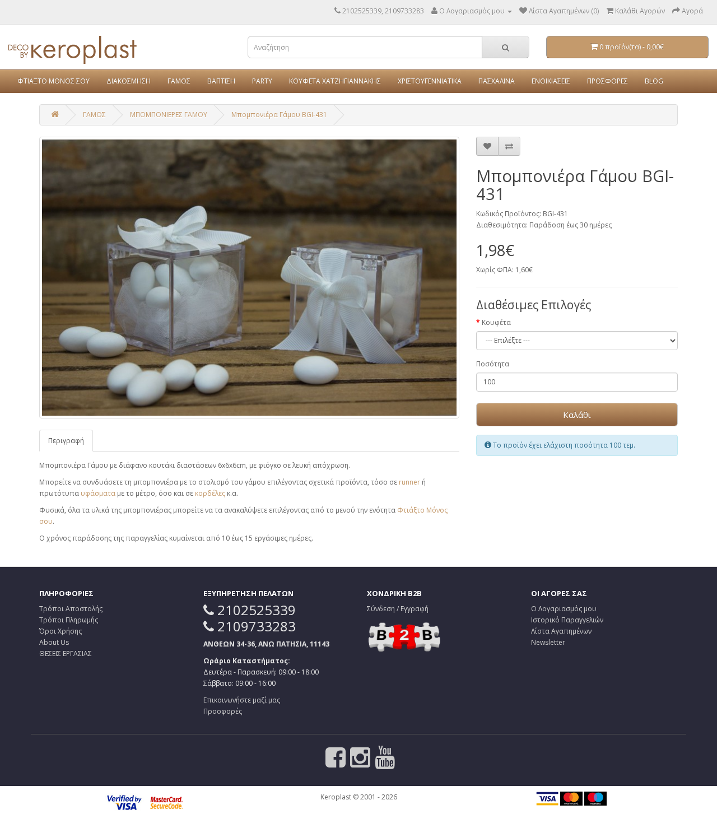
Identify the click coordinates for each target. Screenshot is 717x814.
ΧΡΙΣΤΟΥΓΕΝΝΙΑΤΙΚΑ (430, 81)
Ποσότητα (492, 364)
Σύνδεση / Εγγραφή (398, 608)
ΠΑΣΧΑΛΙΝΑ (496, 81)
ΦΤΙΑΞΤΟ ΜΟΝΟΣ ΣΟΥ (53, 81)
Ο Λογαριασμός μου (564, 608)
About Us (54, 642)
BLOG (654, 81)
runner (409, 482)
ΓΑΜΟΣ (178, 81)
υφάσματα (98, 493)
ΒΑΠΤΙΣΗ (221, 81)
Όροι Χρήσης (60, 631)
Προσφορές (222, 711)
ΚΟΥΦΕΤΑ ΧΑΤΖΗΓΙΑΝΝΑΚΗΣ (335, 81)
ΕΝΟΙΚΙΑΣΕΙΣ (551, 81)
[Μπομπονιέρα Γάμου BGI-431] (249, 277)
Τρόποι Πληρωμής (68, 620)
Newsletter (548, 642)
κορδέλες (210, 493)
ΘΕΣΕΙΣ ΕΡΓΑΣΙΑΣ (65, 653)
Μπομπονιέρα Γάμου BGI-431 (279, 114)
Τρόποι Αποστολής (71, 608)
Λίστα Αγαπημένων (561, 631)
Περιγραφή (66, 440)
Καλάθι (577, 414)
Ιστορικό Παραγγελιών (567, 620)
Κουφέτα (496, 322)
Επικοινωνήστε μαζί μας (241, 700)
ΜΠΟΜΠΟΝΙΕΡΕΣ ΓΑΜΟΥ (168, 114)
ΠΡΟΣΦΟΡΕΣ (607, 81)
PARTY (262, 81)
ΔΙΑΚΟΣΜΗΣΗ (128, 81)
